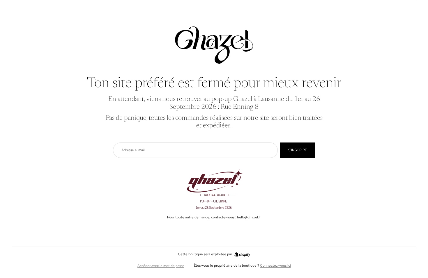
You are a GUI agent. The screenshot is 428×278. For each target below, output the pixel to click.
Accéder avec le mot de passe (160, 265)
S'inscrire (297, 150)
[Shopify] (242, 254)
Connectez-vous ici (275, 265)
